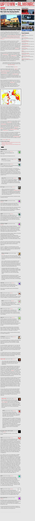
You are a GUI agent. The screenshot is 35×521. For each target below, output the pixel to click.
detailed (5, 124)
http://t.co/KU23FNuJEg (11, 64)
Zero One (8, 139)
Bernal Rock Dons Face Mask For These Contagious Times (28, 41)
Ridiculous (16, 68)
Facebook (10, 0)
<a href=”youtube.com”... (25, 43)
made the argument (13, 55)
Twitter (6, 0)
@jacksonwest (7, 13)
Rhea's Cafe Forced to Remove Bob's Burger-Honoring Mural (27, 38)
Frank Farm (4, 139)
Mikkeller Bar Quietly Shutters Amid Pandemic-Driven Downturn (27, 35)
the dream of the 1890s (16, 136)
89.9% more (17, 48)
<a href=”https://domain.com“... (26, 45)
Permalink (11, 151)
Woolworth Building (4, 72)
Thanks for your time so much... (26, 55)
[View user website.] (19, 360)
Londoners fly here (5, 130)
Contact (14, 0)
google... (23, 50)
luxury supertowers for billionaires (5, 70)
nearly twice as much (17, 190)
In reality (12, 370)
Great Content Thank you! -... (26, 40)
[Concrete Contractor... (25, 48)
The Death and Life (5, 54)
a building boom (12, 82)
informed (2, 124)
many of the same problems (13, 129)
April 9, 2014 (15, 66)
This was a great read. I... (25, 37)
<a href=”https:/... (24, 34)
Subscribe (1, 0)
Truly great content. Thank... (25, 53)
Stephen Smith (2, 358)
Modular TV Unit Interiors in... (26, 58)
